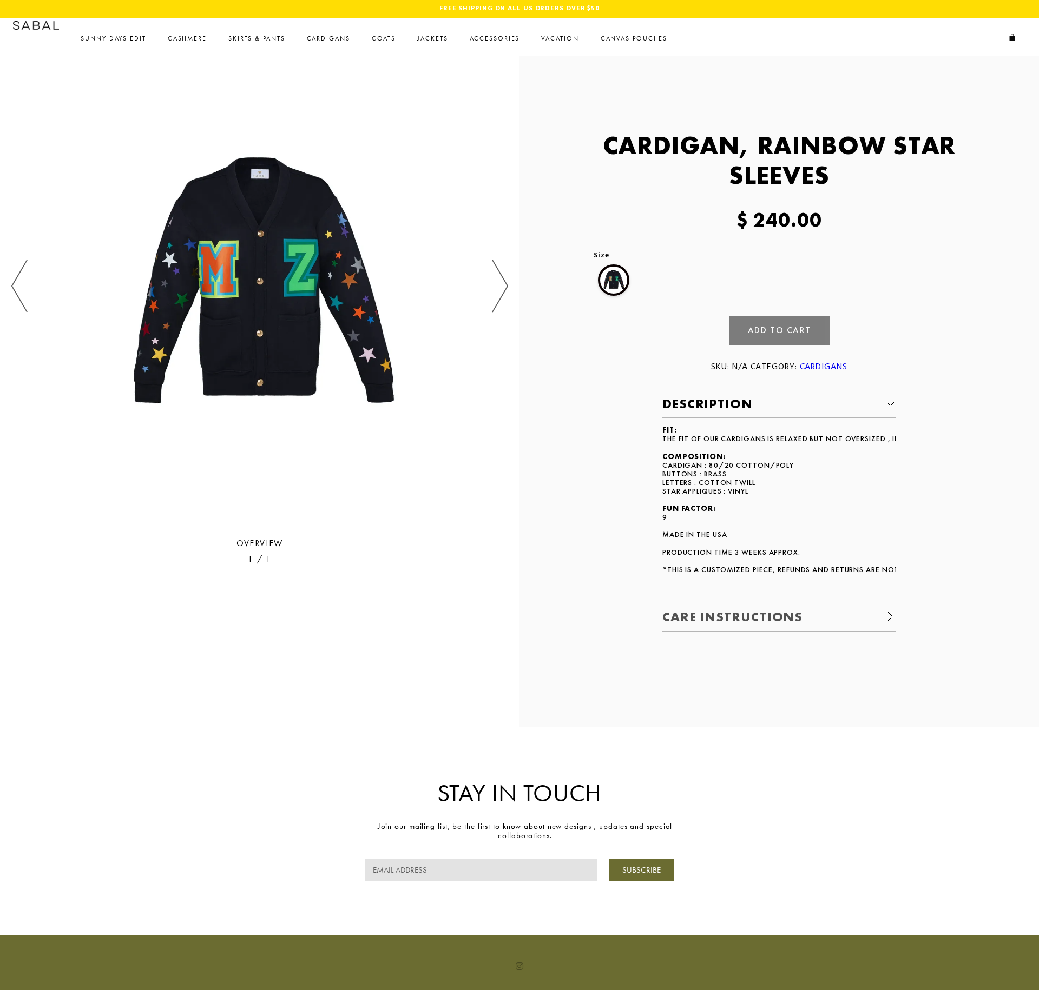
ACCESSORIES (495, 38)
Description (707, 403)
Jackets (432, 38)
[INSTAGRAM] (519, 966)
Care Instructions (732, 616)
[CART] (1012, 37)
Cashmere (187, 38)
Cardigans (328, 38)
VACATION (559, 38)
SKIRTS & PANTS (256, 38)
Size (601, 255)
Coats (384, 38)
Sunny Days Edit (113, 38)
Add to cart (779, 330)
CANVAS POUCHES (634, 38)
